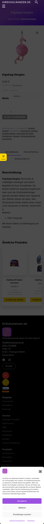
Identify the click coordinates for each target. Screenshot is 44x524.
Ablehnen (22, 508)
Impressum (31, 520)
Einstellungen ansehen (22, 514)
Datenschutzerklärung (17, 520)
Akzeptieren (22, 501)
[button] (40, 471)
